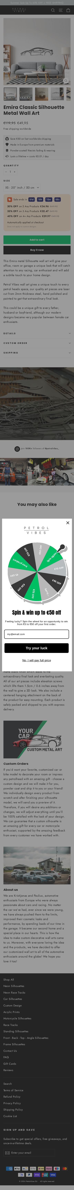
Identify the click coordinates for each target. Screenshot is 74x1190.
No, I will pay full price (36, 660)
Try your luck (36, 648)
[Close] (68, 523)
